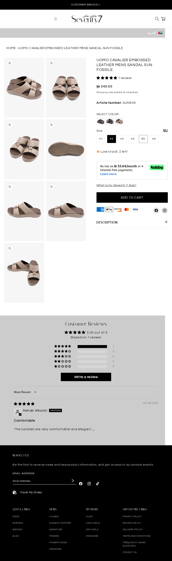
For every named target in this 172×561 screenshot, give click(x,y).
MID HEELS (92, 530)
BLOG (16, 536)
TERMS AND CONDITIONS (136, 536)
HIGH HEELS (93, 523)
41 (102, 140)
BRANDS (17, 530)
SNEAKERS (55, 549)
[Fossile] (119, 121)
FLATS (89, 517)
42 (111, 138)
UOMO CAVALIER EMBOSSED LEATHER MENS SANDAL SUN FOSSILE (70, 48)
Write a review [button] (86, 377)
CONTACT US (130, 552)
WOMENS (18, 523)
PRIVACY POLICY (132, 517)
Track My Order (31, 492)
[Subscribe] (72, 480)
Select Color (107, 114)
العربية (151, 32)
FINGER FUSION (58, 543)
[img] (24, 404)
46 (155, 140)
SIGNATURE (55, 530)
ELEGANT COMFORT (60, 523)
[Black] (110, 121)
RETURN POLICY (132, 523)
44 (134, 140)
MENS (16, 517)
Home (11, 48)
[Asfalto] (100, 121)
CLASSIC (54, 517)
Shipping (102, 92)
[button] (55, 19)
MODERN (54, 536)
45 (143, 138)
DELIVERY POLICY (133, 530)
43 (123, 140)
